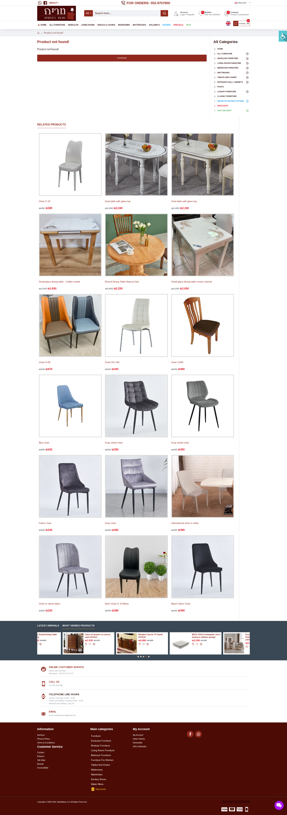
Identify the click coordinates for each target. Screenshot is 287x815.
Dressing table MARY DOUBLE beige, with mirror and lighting (179, 637)
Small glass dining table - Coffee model (59, 281)
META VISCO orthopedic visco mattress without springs (127, 635)
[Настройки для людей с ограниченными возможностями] (283, 36)
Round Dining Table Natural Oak (122, 281)
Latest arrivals (48, 625)
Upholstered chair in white (184, 523)
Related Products (51, 124)
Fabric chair (45, 523)
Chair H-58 (44, 362)
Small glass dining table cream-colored (191, 281)
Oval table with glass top (118, 201)
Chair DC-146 (112, 362)
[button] (138, 656)
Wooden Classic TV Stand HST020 (71, 635)
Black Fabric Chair (181, 603)
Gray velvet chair (114, 442)
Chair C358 (177, 362)
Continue (122, 58)
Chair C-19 (44, 201)
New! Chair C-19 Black (117, 603)
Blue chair (44, 442)
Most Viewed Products (78, 625)
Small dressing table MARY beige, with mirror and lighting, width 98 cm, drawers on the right (234, 638)
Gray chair (110, 523)
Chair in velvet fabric (49, 603)
